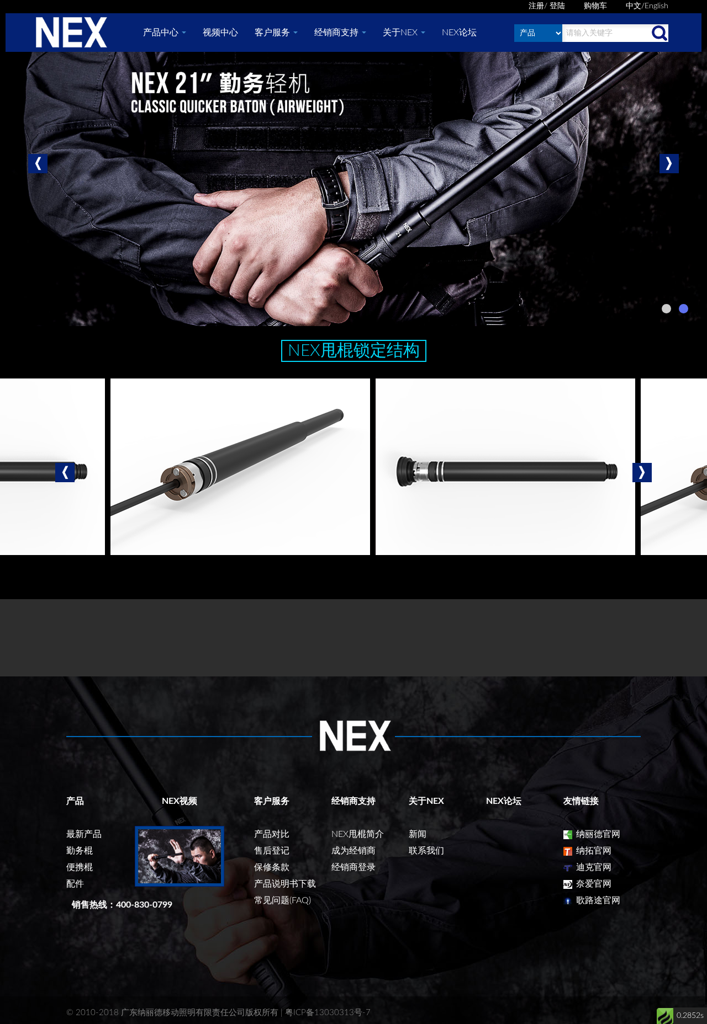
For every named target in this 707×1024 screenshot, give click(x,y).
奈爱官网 (592, 883)
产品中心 (162, 32)
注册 (536, 6)
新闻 (417, 834)
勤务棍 (79, 850)
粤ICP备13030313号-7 (328, 1013)
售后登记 (271, 850)
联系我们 (426, 850)
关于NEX (401, 32)
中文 (633, 6)
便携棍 (79, 867)
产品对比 (271, 834)
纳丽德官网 (597, 834)
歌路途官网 (597, 900)
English (656, 6)
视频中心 (220, 32)
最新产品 (84, 834)
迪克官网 (592, 867)
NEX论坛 (459, 32)
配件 (75, 883)
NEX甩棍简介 (357, 834)
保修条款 (271, 867)
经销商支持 (337, 32)
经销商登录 (353, 867)
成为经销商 (353, 850)
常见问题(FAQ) (282, 900)
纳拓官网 (592, 850)
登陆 (557, 6)
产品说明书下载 (285, 883)
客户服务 (273, 32)
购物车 (595, 6)
